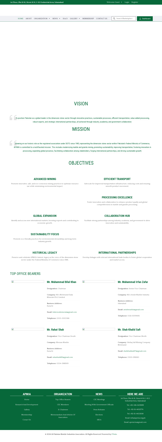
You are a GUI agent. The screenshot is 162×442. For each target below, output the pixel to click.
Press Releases (99, 410)
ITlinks (114, 434)
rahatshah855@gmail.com (63, 357)
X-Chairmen (63, 410)
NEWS (99, 394)
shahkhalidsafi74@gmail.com (134, 351)
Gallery (27, 410)
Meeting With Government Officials (99, 405)
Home (26, 400)
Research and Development (26, 405)
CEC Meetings (99, 400)
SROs (99, 420)
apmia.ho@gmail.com (137, 422)
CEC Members (63, 405)
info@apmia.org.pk (137, 418)
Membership (26, 415)
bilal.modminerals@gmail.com (65, 312)
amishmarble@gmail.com (133, 310)
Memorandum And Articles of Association (63, 416)
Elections (99, 415)
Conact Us (27, 420)
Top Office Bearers (62, 400)
